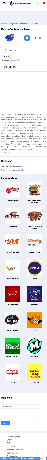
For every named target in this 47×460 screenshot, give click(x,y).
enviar (5, 423)
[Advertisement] (23, 16)
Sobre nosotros (13, 453)
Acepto (42, 458)
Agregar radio (12, 456)
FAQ (8, 443)
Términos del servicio (15, 450)
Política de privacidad (15, 437)
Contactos (11, 446)
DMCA (9, 440)
